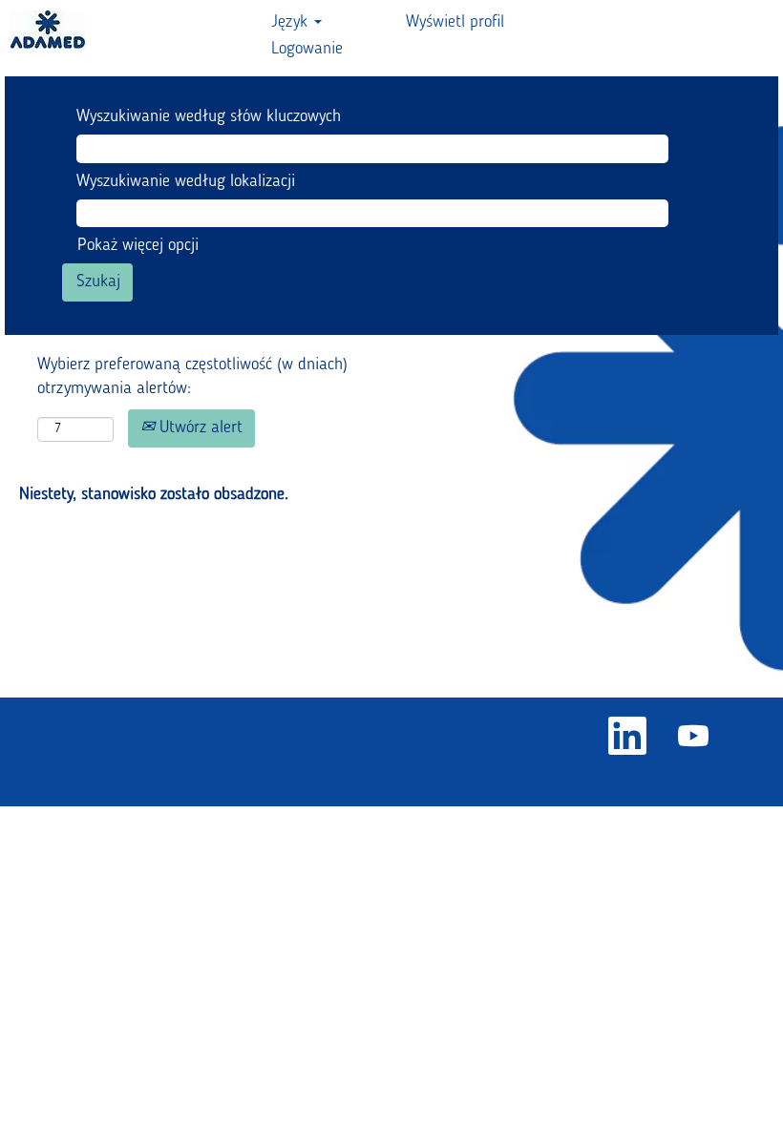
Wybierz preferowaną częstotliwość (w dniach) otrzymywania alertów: (192, 377)
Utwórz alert (199, 427)
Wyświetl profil (455, 22)
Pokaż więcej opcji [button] (138, 245)
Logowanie (307, 48)
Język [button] (291, 22)
